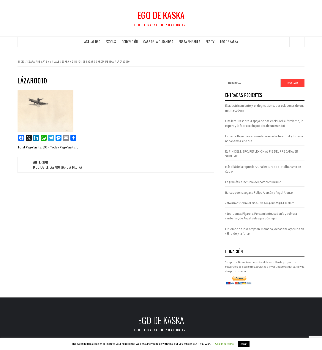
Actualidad (92, 41)
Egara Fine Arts (189, 41)
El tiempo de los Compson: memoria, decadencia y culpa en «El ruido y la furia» (264, 231)
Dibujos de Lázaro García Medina (57, 165)
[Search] (297, 41)
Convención (129, 41)
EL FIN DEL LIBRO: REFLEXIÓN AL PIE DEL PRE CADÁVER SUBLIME (261, 153)
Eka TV (210, 41)
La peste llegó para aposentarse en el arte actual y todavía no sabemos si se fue (264, 138)
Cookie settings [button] (224, 344)
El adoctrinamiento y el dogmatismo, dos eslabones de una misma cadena (264, 108)
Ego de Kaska (161, 15)
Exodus (111, 41)
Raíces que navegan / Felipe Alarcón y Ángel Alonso (259, 193)
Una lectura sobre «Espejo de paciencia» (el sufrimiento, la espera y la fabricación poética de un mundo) (264, 123)
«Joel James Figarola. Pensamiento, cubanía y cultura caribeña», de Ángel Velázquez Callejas (261, 216)
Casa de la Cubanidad (158, 41)
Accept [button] (244, 344)
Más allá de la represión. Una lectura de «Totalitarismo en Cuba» (263, 169)
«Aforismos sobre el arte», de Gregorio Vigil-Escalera (259, 203)
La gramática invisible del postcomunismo (253, 182)
